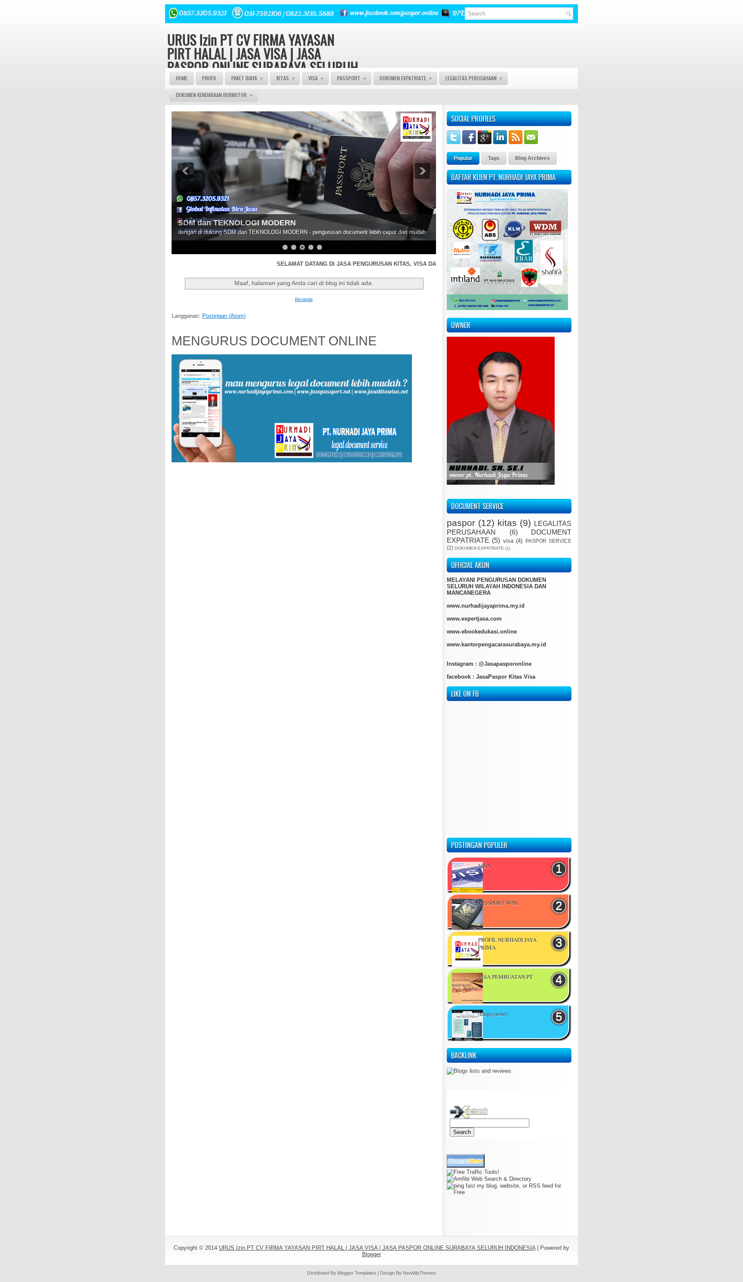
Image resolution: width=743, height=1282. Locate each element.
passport (351, 78)
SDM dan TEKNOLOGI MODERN (237, 222)
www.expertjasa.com (474, 618)
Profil (209, 78)
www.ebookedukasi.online (482, 631)
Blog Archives (532, 158)
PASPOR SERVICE (548, 541)
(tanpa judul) (493, 1014)
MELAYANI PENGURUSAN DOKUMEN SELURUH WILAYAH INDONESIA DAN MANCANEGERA (496, 586)
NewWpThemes (419, 1273)
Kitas (285, 78)
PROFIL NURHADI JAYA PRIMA (507, 943)
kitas (507, 523)
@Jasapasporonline (505, 664)
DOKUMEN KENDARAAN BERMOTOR (214, 94)
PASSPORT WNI (497, 903)
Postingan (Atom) (224, 316)
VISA (315, 78)
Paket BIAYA (247, 78)
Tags (494, 158)
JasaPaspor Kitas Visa (505, 676)
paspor (461, 523)
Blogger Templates (357, 1273)
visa (508, 541)
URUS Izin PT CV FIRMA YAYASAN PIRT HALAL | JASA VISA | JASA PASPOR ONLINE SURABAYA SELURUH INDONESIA (262, 60)
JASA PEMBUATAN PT (505, 977)
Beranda (304, 299)
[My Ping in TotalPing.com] (464, 1186)
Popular (463, 158)
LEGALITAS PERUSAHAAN (473, 78)
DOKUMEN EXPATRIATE (406, 78)
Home (181, 78)
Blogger (371, 1254)
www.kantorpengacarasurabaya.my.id (496, 644)
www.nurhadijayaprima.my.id (486, 606)
